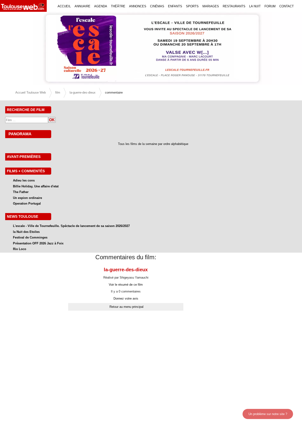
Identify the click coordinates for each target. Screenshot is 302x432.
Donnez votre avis (125, 298)
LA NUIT (255, 6)
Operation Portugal (27, 203)
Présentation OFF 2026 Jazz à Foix (38, 243)
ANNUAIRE (82, 6)
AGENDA (100, 6)
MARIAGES (210, 6)
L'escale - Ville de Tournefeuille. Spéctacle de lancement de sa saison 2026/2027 (71, 226)
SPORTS (192, 6)
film (57, 92)
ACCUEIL (64, 6)
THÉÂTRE (118, 6)
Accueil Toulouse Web (30, 92)
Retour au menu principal (126, 307)
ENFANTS (175, 6)
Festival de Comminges (30, 237)
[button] (22, 48)
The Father (21, 192)
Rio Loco (19, 249)
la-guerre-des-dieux (83, 92)
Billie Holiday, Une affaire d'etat (36, 186)
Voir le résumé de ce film (126, 284)
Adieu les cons (24, 180)
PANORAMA (19, 134)
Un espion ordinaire (27, 198)
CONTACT (286, 6)
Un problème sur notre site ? (267, 414)
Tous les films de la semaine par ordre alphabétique (153, 144)
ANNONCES (137, 6)
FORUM (270, 6)
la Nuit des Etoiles (26, 232)
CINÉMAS (157, 6)
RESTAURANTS (234, 6)
